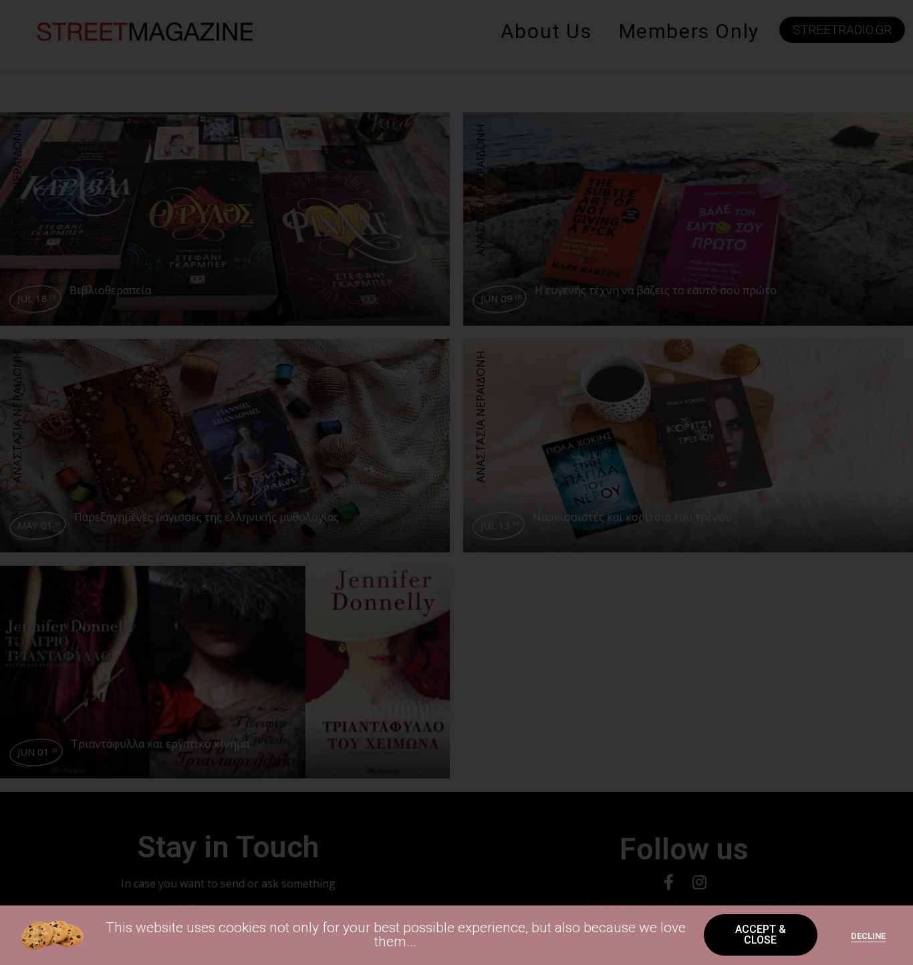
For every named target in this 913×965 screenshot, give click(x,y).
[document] (456, 482)
